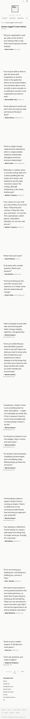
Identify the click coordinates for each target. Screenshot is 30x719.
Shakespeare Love (8, 686)
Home (3, 22)
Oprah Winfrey (10, 259)
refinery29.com (19, 118)
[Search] (27, 1)
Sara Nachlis (9, 274)
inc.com (17, 259)
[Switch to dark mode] (23, 1)
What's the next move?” (13, 256)
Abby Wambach (10, 613)
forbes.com (20, 100)
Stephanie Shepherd (11, 663)
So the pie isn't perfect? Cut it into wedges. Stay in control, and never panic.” (15, 439)
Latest (5, 18)
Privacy (12, 712)
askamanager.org (19, 163)
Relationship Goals (8, 692)
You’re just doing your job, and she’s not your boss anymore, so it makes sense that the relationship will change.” (15, 286)
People (13, 18)
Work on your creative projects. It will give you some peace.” (13, 644)
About (6, 712)
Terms (17, 712)
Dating (5, 681)
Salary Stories (9, 118)
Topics (9, 710)
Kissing (5, 694)
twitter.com (21, 195)
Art (4, 700)
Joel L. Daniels (9, 581)
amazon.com (19, 613)
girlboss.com (17, 274)
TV (27, 18)
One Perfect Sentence (9, 697)
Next (22, 671)
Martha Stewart (10, 335)
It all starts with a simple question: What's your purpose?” (13, 268)
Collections (16, 710)
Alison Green (9, 49)
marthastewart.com (9, 337)
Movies (21, 18)
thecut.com (17, 49)
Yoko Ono (8, 650)
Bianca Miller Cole (11, 100)
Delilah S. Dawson (11, 195)
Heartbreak (6, 684)
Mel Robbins (9, 541)
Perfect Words (7, 689)
